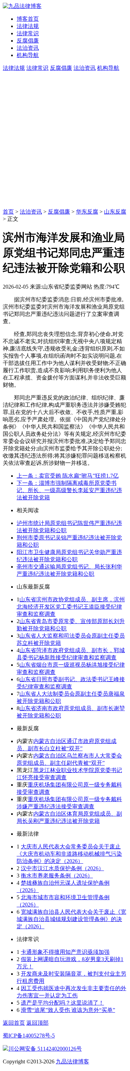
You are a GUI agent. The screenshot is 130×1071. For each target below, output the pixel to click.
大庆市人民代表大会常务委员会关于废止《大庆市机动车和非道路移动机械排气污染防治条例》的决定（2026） (69, 854)
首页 (8, 212)
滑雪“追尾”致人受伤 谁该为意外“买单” (68, 1010)
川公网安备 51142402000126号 (45, 1049)
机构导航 (28, 55)
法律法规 (28, 26)
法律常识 (28, 33)
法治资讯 (28, 48)
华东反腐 (87, 212)
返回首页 (14, 1023)
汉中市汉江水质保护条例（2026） (62, 868)
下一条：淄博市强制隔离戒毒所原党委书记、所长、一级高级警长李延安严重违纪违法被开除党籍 (69, 490)
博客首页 (28, 19)
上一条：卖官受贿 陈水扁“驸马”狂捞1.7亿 (68, 476)
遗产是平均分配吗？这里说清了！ (62, 1003)
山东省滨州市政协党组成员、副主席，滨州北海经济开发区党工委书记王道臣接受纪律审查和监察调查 (71, 606)
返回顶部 (37, 1023)
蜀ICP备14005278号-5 (29, 1036)
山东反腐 (115, 212)
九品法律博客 (72, 1061)
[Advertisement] (65, 140)
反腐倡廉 (28, 41)
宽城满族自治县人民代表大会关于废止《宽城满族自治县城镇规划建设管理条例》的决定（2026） (71, 919)
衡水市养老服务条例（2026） (57, 876)
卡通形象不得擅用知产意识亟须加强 (65, 952)
